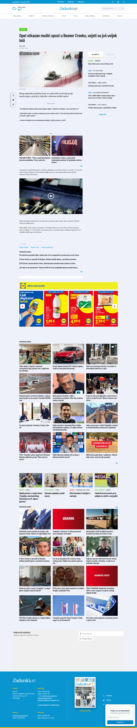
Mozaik (120, 16)
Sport (64, 16)
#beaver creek (35, 247)
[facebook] (112, 1)
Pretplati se (120, 722)
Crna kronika (90, 16)
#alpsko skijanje (23, 247)
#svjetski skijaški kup (47, 247)
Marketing (71, 2)
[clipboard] (13, 104)
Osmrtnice (106, 16)
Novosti (31, 16)
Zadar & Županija (48, 16)
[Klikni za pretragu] (122, 8)
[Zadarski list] (68, 8)
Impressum (81, 2)
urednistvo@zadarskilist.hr (20, 716)
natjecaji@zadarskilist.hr (45, 698)
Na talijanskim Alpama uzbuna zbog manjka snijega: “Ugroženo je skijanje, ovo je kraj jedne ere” (49, 109)
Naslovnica (17, 16)
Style (76, 16)
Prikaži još (102, 114)
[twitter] (118, 1)
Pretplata (61, 2)
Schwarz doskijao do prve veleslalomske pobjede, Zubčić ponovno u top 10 (42, 120)
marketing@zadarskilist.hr (49, 696)
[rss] (123, 1)
